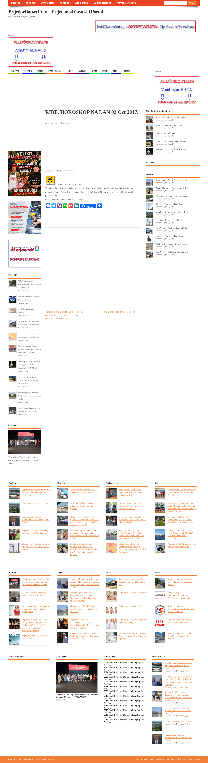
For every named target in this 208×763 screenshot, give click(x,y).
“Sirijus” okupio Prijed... (166, 133)
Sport (70, 70)
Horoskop (66, 123)
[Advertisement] (92, 147)
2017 (106, 705)
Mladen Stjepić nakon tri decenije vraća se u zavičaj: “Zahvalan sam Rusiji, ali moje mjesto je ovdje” (83, 596)
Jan (110, 663)
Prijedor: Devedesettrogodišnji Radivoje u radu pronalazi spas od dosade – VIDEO (84, 636)
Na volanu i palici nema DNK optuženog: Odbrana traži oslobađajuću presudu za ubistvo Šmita (84, 534)
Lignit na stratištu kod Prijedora (36, 503)
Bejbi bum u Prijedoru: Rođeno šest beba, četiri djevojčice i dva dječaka (133, 636)
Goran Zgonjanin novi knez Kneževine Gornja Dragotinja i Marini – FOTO (132, 519)
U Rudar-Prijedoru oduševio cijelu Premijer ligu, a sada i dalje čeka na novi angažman (180, 519)
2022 (106, 682)
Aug (135, 663)
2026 (106, 663)
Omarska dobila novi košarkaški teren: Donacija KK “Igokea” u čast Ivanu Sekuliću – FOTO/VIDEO (182, 534)
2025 (106, 667)
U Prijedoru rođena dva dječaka (133, 592)
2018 (106, 701)
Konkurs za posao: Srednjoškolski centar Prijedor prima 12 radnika (181, 609)
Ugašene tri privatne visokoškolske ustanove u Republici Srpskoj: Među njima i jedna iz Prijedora (84, 623)
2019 (106, 696)
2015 (106, 715)
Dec (109, 670)
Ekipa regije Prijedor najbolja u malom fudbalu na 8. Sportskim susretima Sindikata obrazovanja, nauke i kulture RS (182, 507)
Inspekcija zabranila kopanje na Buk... (172, 212)
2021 (106, 686)
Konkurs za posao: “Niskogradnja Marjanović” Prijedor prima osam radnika (180, 595)
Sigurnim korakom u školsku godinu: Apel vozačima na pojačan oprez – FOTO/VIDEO (29, 349)
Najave (128, 70)
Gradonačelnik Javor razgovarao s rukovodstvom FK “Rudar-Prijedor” (182, 492)
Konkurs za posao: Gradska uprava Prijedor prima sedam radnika (180, 582)
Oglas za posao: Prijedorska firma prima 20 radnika (180, 621)
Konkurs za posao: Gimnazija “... (170, 125)
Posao (40, 70)
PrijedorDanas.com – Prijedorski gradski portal (55, 12)
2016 (106, 710)
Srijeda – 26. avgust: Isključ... (169, 204)
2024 (106, 672)
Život (94, 70)
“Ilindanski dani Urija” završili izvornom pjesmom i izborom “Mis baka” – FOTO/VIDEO (35, 582)
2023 (106, 677)
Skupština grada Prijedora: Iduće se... (172, 252)
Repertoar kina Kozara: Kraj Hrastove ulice (34, 636)
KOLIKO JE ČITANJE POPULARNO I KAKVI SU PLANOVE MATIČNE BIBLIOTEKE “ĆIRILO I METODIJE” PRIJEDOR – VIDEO (64, 315)
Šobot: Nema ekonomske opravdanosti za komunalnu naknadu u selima (131, 492)
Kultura (82, 70)
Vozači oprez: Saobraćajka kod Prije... (172, 228)
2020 (106, 691)
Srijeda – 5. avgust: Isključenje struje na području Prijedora (35, 531)
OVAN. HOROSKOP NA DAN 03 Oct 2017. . (120, 312)
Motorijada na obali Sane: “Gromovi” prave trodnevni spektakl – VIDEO (131, 506)
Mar (117, 663)
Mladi (105, 70)
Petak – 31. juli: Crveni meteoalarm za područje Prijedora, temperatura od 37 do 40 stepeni (133, 548)
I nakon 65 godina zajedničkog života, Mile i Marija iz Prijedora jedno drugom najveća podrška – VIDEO (84, 583)
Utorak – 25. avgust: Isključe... (169, 236)
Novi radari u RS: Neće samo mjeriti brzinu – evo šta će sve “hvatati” (83, 609)
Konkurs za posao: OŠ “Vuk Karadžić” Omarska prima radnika (180, 636)
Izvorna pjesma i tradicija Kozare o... (172, 149)
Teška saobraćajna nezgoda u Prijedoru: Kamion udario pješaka (83, 506)
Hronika (28, 70)
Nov (105, 670)
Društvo (14, 70)
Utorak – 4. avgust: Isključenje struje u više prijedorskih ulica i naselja (36, 546)
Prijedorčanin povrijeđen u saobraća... (172, 196)
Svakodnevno (55, 70)
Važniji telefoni (102, 2)
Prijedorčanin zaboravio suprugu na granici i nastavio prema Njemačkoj (36, 492)
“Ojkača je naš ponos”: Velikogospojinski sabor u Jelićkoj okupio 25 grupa (29, 284)
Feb (113, 663)
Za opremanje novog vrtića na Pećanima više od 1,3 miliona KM (132, 582)
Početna (15, 2)
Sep (138, 667)
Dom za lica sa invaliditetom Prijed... (172, 141)
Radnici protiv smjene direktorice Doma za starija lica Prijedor (35, 519)
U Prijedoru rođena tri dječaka (132, 606)
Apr (121, 663)
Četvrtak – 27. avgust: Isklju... (169, 220)
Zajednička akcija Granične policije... (172, 188)
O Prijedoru (47, 2)
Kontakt (64, 2)
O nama (30, 2)
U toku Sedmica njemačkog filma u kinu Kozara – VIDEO (35, 594)
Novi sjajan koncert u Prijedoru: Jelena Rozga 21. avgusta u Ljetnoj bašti (36, 609)
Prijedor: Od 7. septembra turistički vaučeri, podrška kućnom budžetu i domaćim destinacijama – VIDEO (131, 534)
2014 (106, 720)
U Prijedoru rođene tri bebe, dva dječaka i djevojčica (133, 621)
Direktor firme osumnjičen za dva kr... (172, 244)
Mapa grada (81, 2)
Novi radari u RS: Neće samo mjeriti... (172, 180)
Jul (132, 663)
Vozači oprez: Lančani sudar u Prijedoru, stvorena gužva (83, 490)
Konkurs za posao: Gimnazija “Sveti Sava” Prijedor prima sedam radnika (29, 396)
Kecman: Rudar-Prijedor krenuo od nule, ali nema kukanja (182, 545)
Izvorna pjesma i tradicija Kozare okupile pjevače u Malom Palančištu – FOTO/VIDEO (29, 365)
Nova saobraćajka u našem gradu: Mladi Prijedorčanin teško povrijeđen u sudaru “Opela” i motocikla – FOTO (84, 521)
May (125, 663)
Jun (128, 663)
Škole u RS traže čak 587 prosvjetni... (172, 117)
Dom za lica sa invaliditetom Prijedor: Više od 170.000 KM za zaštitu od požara (29, 380)
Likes (49, 170)
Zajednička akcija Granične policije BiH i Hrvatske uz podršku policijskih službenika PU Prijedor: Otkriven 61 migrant (83, 549)
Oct (142, 667)
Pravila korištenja (126, 2)
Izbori (116, 70)
